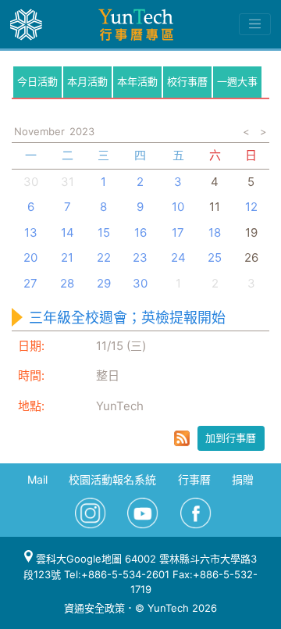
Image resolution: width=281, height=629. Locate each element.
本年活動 (137, 81)
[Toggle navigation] (255, 24)
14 (67, 232)
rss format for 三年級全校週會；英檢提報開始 (182, 438)
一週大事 (237, 81)
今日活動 (37, 81)
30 (30, 181)
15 (104, 232)
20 (30, 257)
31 (67, 181)
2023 (81, 131)
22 (104, 257)
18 (214, 232)
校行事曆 (187, 81)
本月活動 (87, 81)
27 (30, 283)
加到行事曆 (230, 437)
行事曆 (194, 479)
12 (251, 206)
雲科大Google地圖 (77, 558)
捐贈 (243, 479)
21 (67, 257)
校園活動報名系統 (112, 479)
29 (104, 283)
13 (30, 232)
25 (215, 257)
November (39, 131)
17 (178, 232)
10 (178, 206)
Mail (37, 479)
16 (140, 232)
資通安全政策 (94, 608)
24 (178, 257)
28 (67, 283)
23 (140, 257)
